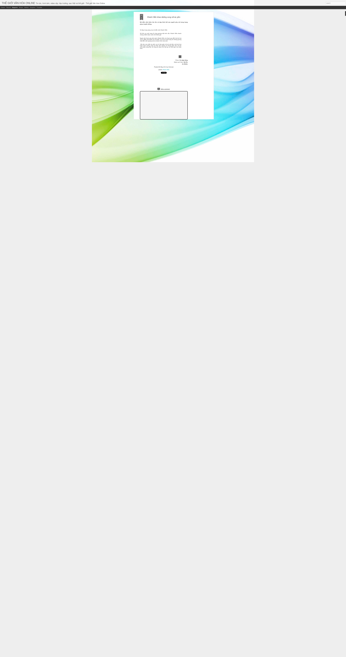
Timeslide (39, 7)
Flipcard (8, 7)
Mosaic (21, 7)
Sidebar (26, 7)
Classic (3, 7)
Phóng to (180, 56)
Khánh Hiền (166, 70)
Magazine (15, 7)
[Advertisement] (198, 42)
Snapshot (32, 7)
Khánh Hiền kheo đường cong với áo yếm (163, 17)
